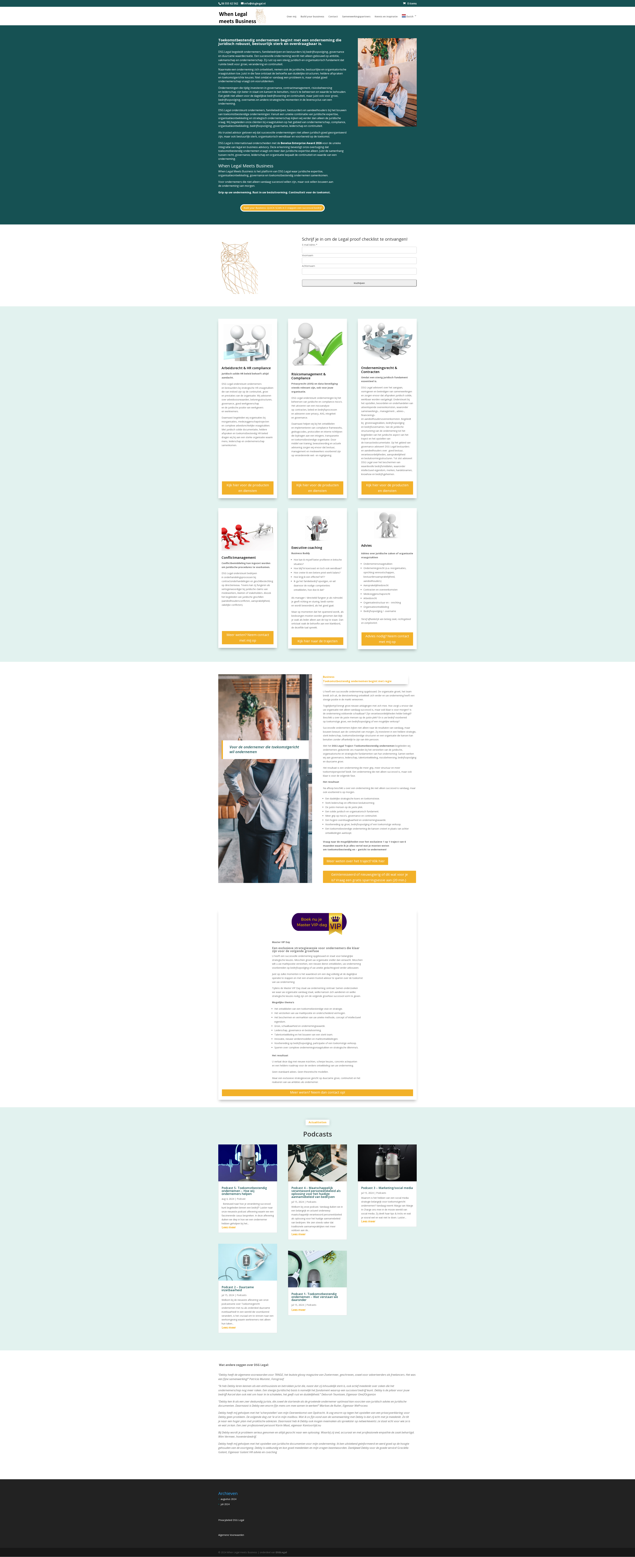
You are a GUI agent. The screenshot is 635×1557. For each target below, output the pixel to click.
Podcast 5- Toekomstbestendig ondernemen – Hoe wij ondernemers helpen (244, 1191)
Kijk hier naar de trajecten (317, 641)
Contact (333, 16)
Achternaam (308, 265)
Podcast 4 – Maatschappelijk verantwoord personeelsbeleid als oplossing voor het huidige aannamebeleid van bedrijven (316, 1192)
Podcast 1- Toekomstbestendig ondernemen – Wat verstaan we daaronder (314, 1297)
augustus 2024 (228, 1499)
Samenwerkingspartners (356, 16)
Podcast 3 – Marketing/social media (387, 1188)
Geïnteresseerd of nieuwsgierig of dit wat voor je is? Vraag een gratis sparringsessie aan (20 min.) (369, 877)
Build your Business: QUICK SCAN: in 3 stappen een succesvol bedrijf (282, 207)
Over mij (291, 16)
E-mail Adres (309, 244)
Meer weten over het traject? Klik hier (356, 861)
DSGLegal (281, 1552)
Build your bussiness (312, 16)
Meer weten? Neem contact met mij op (248, 638)
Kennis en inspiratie (386, 16)
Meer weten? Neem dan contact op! (317, 1092)
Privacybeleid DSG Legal (231, 1520)
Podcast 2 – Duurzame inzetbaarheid (238, 1288)
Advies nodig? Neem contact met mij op (387, 639)
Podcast (241, 1198)
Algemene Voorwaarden (231, 1534)
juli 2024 (225, 1504)
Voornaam (307, 255)
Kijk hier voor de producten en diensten (248, 488)
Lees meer (229, 1227)
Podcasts (242, 1295)
